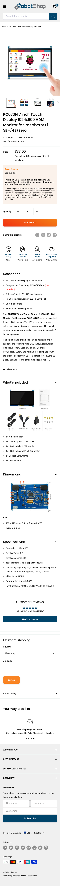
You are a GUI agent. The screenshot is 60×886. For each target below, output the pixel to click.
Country (7, 646)
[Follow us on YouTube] (28, 848)
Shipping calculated (36, 156)
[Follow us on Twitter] (11, 848)
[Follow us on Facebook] (5, 848)
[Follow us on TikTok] (34, 848)
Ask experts (37, 260)
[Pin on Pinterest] (43, 235)
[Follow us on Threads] (46, 848)
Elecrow (8, 137)
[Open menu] (4, 6)
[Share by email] (55, 235)
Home (4, 26)
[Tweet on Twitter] (49, 235)
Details (8, 260)
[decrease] (18, 211)
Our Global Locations (12, 833)
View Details (23, 260)
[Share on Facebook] (37, 235)
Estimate (11, 680)
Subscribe (30, 818)
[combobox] (26, 16)
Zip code (7, 661)
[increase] (37, 211)
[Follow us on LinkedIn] (40, 848)
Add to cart (30, 223)
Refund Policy (9, 693)
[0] (54, 6)
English (38, 833)
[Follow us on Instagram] (17, 848)
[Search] (53, 16)
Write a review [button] (30, 619)
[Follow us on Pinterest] (23, 848)
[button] (58, 103)
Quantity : (8, 211)
